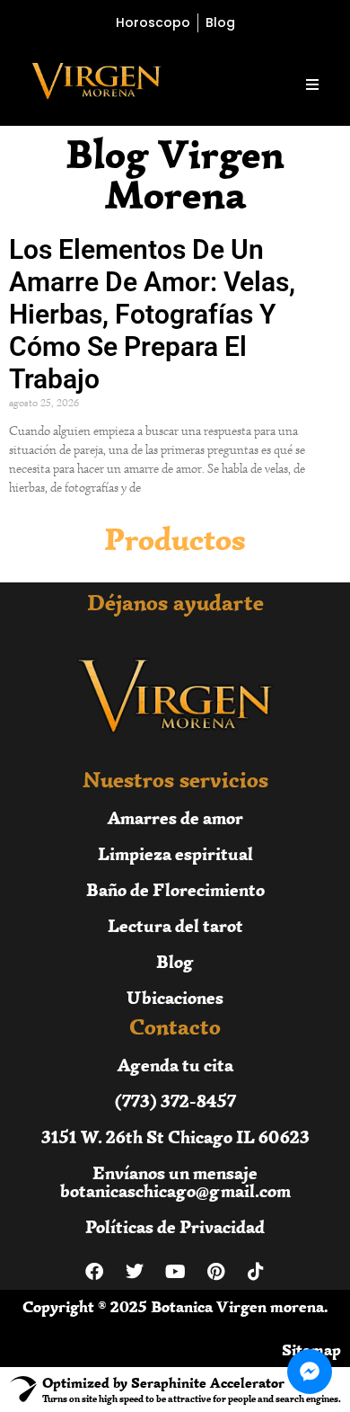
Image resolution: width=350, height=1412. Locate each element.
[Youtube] (175, 1272)
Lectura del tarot (175, 925)
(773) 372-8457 (175, 1100)
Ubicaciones (175, 997)
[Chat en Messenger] (309, 1371)
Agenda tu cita (175, 1064)
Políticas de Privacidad (175, 1226)
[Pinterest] (215, 1272)
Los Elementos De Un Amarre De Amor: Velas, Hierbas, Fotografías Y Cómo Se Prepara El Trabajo (152, 314)
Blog (175, 961)
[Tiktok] (256, 1272)
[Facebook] (94, 1272)
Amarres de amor (175, 817)
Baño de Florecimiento (175, 889)
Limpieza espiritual (175, 853)
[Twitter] (135, 1272)
